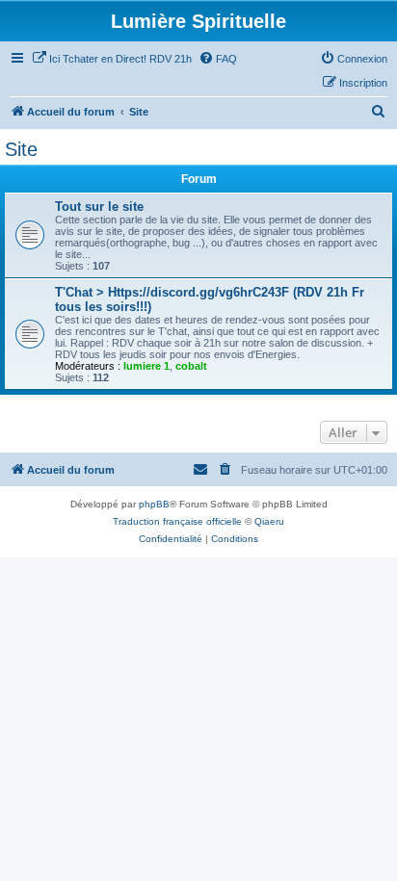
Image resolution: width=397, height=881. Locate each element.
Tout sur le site (99, 206)
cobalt (191, 366)
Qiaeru (269, 521)
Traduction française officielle (177, 521)
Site (21, 149)
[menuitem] (112, 58)
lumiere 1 (146, 366)
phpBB (154, 504)
